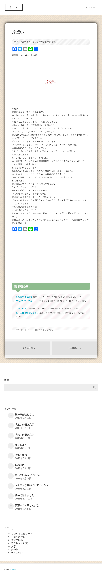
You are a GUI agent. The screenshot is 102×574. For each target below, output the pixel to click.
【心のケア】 (22, 308)
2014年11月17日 (23, 330)
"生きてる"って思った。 (27, 301)
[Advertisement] (51, 252)
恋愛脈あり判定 (19, 543)
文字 (13, 546)
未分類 (14, 549)
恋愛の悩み (17, 539)
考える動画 (17, 552)
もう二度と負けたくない (27, 313)
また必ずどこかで (24, 297)
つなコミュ (13, 7)
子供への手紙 (18, 536)
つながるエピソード (49, 330)
